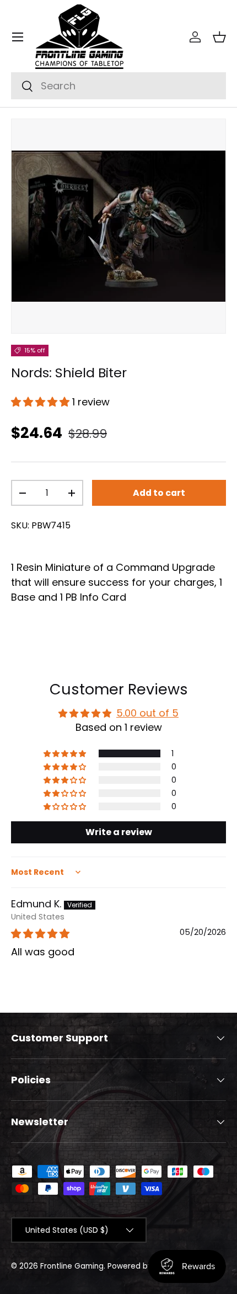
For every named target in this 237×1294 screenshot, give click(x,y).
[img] (40, 933)
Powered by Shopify (144, 1266)
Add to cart (159, 492)
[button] (219, 37)
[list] (118, 226)
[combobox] (118, 85)
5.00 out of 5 (147, 713)
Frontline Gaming (72, 1266)
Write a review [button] (118, 832)
